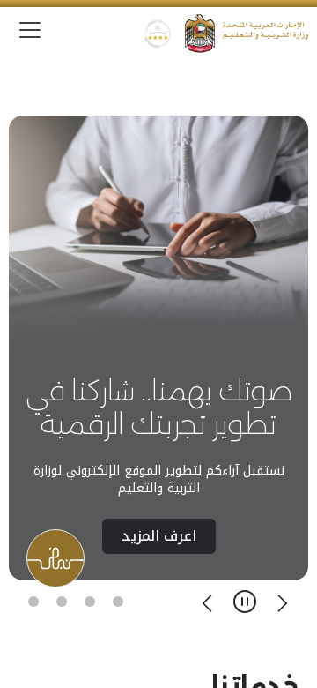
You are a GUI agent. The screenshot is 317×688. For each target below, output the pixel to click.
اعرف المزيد (159, 536)
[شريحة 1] (118, 601)
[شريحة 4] (33, 601)
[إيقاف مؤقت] (245, 601)
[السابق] (281, 601)
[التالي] (207, 601)
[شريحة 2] (89, 601)
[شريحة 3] (61, 601)
